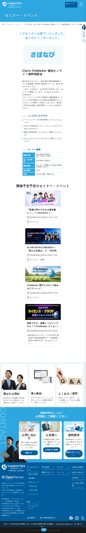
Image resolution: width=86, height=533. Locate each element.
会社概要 (30, 518)
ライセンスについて (33, 507)
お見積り (75, 478)
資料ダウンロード (71, 5)
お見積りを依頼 (51, 449)
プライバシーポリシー (64, 524)
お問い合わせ (84, 33)
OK (44, 530)
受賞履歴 (32, 478)
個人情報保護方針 (47, 518)
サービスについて (32, 468)
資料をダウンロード (73, 453)
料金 (29, 502)
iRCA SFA (33, 486)
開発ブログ (46, 472)
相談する (28, 453)
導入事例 (45, 467)
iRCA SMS (34, 490)
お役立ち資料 (77, 467)
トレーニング (33, 494)
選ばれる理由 (33, 474)
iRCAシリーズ (34, 482)
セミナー (60, 467)
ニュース (60, 472)
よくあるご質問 (77, 484)
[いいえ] (83, 527)
